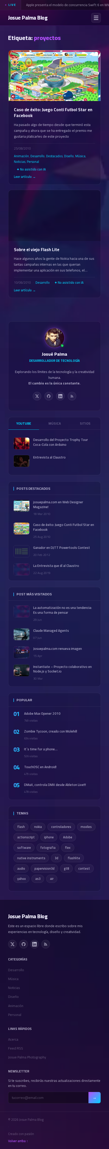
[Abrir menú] (96, 18)
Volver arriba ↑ (18, 1141)
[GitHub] (48, 396)
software (24, 848)
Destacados (54, 156)
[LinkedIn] (60, 396)
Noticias (19, 162)
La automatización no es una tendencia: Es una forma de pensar (62, 610)
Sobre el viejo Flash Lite (36, 250)
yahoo (21, 879)
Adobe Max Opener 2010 (42, 713)
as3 (38, 879)
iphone (49, 837)
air (51, 879)
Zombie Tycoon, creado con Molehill (50, 731)
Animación (21, 156)
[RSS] (72, 396)
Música (80, 156)
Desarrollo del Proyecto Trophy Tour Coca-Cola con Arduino (60, 442)
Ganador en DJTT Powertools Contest (61, 547)
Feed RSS (15, 1048)
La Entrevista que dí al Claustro (56, 565)
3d (56, 858)
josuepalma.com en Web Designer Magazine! (58, 504)
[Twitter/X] (37, 396)
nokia (38, 827)
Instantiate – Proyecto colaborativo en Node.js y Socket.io (62, 669)
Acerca (13, 1039)
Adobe (67, 837)
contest (84, 868)
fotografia (48, 848)
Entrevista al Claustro (49, 457)
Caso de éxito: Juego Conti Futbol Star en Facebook (53, 113)
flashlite (74, 858)
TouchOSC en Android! (40, 767)
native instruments (31, 858)
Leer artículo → (25, 177)
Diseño (69, 156)
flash (21, 827)
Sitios (85, 423)
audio (21, 868)
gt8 (66, 868)
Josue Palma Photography (27, 1057)
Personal (33, 162)
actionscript (26, 837)
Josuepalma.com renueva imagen (57, 648)
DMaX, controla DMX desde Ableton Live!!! (55, 784)
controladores (61, 827)
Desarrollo (37, 156)
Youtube (23, 423)
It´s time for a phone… (41, 749)
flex (67, 848)
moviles (86, 827)
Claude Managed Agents (51, 630)
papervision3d (44, 868)
